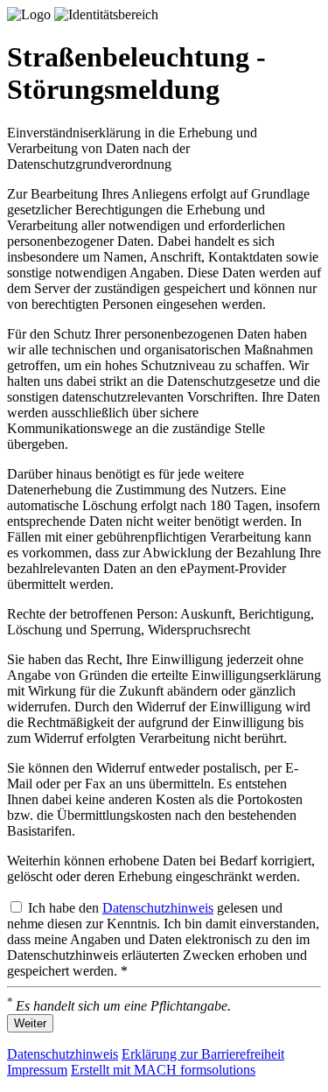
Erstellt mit (163, 1069)
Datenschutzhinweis (157, 907)
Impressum (37, 1069)
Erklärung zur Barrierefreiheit (203, 1053)
